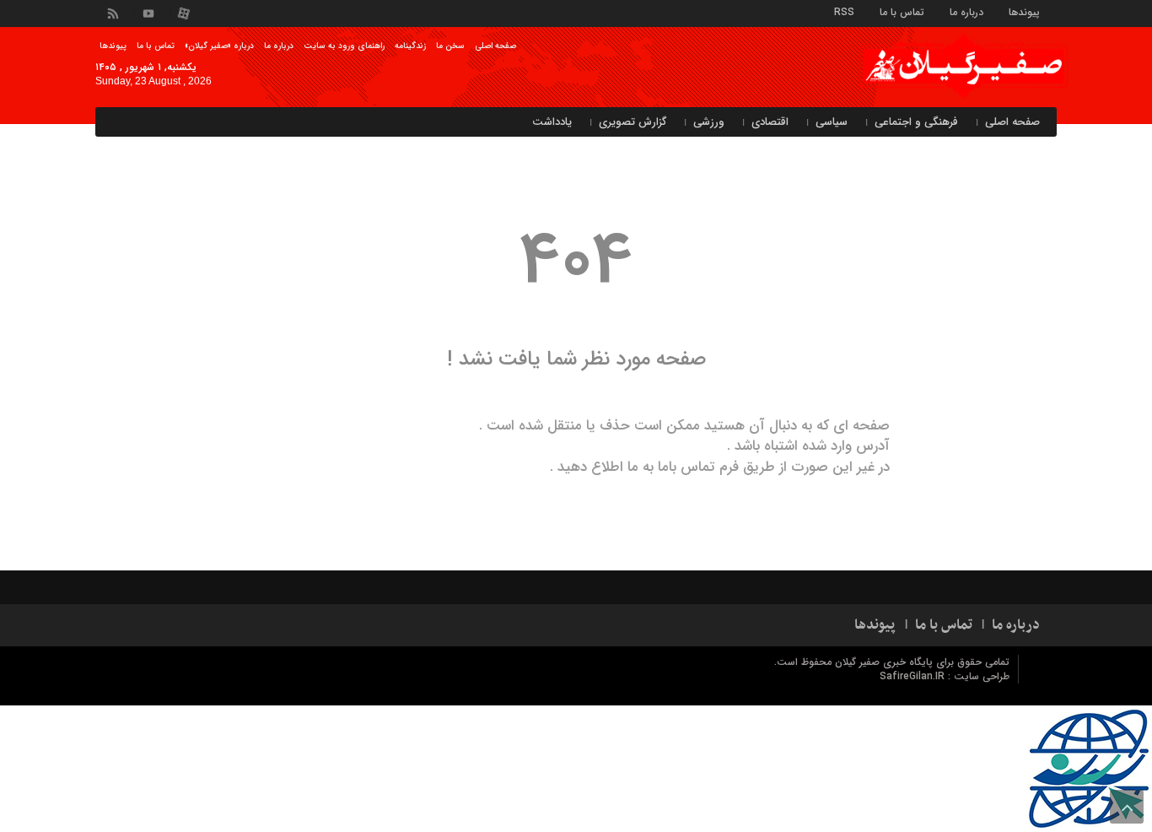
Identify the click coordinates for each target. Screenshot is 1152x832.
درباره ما (966, 11)
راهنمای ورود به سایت (344, 46)
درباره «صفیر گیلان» (219, 46)
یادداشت (552, 122)
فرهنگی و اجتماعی (916, 122)
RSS (844, 11)
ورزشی (708, 122)
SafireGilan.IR (914, 676)
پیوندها (1024, 11)
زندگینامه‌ (410, 46)
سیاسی (832, 122)
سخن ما (450, 46)
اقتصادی (770, 122)
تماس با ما (902, 11)
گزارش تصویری (632, 122)
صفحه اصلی (495, 46)
